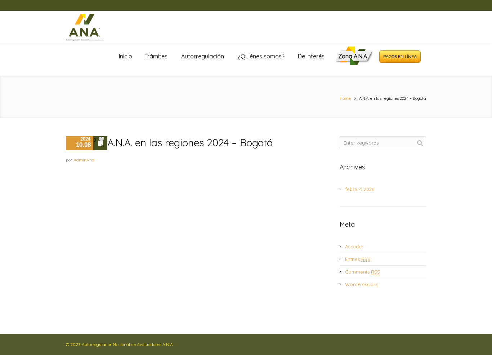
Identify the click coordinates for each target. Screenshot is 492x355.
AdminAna (83, 160)
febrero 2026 (359, 189)
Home (345, 98)
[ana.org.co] (93, 27)
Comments (362, 272)
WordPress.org (362, 284)
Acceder (354, 246)
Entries (357, 259)
